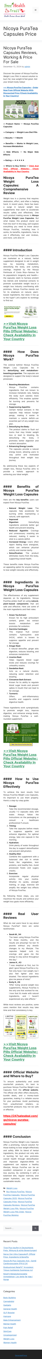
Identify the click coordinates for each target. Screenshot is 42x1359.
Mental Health (9, 1324)
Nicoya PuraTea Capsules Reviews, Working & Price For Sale (20, 55)
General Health (10, 1309)
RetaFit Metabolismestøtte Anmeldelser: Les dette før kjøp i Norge (18, 1277)
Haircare (7, 1316)
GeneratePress (21, 1355)
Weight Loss (11, 1188)
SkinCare (7, 1331)
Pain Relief (8, 1328)
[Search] (35, 1228)
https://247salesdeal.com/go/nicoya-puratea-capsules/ (20, 1119)
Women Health (10, 1342)
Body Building (9, 1298)
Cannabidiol (8, 1301)
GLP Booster (9, 1313)
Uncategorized (10, 1335)
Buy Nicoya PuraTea (15, 1192)
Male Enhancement (12, 1320)
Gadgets (7, 1305)
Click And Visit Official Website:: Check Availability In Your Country (21, 169)
